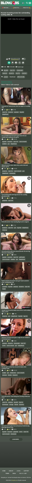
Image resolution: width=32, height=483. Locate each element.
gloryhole (4, 200)
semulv (6, 77)
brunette (11, 73)
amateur (5, 73)
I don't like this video (9, 59)
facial (3, 289)
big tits (18, 73)
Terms (7, 473)
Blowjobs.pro (14, 480)
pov (9, 143)
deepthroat (5, 114)
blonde (10, 375)
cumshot (24, 73)
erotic (4, 345)
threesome (13, 372)
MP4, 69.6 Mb (21, 77)
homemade (20, 70)
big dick (6, 70)
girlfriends (22, 257)
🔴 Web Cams (5, 7)
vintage (11, 404)
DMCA (14, 473)
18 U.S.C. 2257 (23, 473)
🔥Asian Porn (16, 7)
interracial (13, 434)
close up (4, 230)
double (4, 372)
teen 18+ (12, 70)
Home (3, 470)
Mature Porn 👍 (26, 7)
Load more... (16, 439)
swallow (4, 143)
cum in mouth (22, 141)
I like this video (7, 59)
